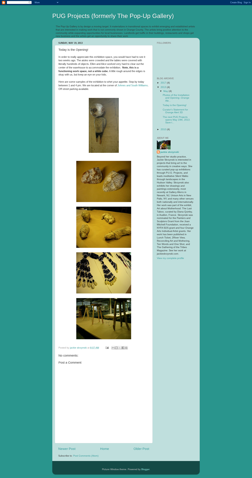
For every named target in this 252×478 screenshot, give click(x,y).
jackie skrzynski (169, 152)
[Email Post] (106, 347)
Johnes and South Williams (132, 85)
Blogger (145, 469)
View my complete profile (170, 258)
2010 (164, 129)
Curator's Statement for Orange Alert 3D (175, 111)
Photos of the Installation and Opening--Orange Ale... (176, 98)
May (166, 91)
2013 (164, 87)
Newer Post (66, 449)
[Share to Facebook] (123, 348)
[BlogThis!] (116, 348)
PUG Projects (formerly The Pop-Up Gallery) (113, 15)
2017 (164, 82)
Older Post (141, 449)
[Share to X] (119, 348)
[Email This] (113, 348)
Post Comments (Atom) (86, 456)
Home (104, 449)
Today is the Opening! (175, 105)
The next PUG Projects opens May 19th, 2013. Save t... (176, 120)
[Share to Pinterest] (126, 348)
